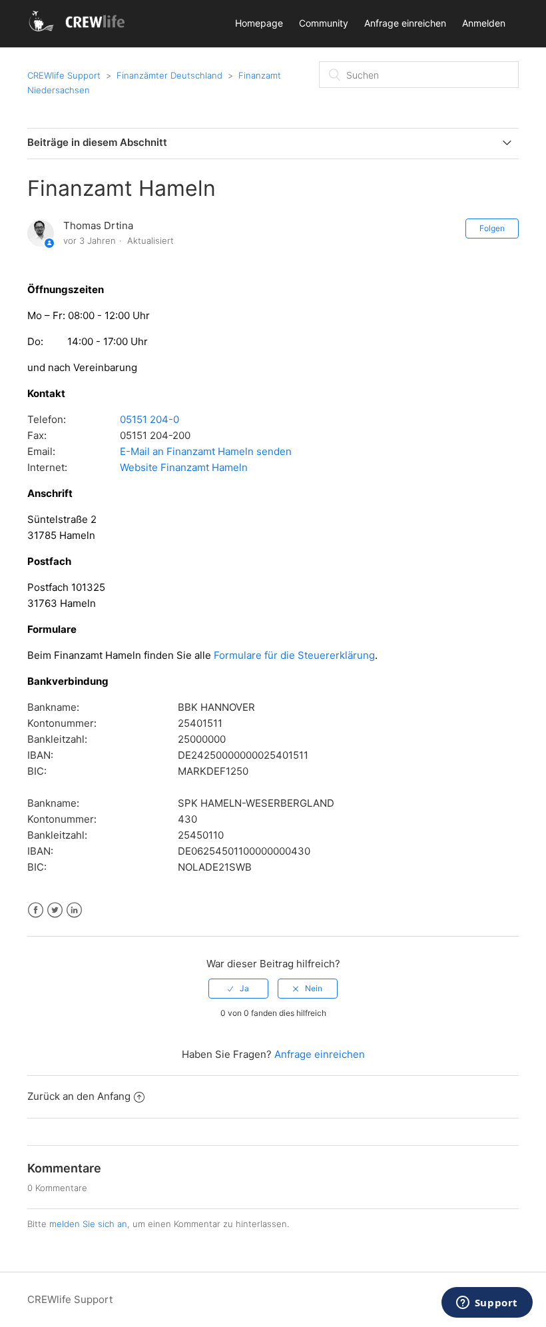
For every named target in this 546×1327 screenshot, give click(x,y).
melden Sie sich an (88, 1223)
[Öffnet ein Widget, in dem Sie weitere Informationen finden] (487, 1303)
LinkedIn (74, 910)
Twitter (55, 910)
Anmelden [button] (483, 23)
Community (323, 23)
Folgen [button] (492, 228)
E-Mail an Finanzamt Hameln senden (206, 451)
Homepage (259, 23)
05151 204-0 (149, 419)
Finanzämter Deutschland (169, 75)
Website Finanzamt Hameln (184, 467)
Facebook (35, 910)
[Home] (79, 30)
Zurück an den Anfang (79, 1096)
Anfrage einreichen (405, 23)
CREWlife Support (64, 75)
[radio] (238, 989)
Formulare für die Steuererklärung (294, 655)
